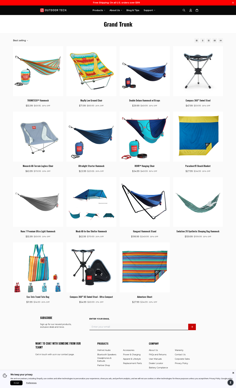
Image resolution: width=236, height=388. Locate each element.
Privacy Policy (181, 363)
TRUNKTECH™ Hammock (38, 100)
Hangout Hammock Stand (144, 231)
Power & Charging (132, 354)
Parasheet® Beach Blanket (198, 166)
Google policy (226, 378)
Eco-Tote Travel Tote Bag (38, 296)
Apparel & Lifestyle (132, 359)
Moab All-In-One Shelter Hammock (91, 231)
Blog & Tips (132, 10)
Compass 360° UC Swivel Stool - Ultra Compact (91, 296)
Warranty (179, 350)
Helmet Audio (104, 350)
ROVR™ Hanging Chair (145, 166)
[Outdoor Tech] (52, 10)
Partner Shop (103, 365)
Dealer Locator (156, 363)
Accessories (128, 350)
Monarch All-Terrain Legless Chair (38, 166)
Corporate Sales (182, 359)
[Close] (233, 372)
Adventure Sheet (144, 296)
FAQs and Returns (157, 354)
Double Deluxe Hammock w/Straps (144, 100)
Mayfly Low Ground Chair (91, 100)
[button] (230, 382)
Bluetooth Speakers (106, 354)
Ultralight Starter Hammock (91, 166)
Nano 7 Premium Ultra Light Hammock (38, 231)
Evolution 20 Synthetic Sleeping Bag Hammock (198, 231)
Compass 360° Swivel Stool (198, 100)
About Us (115, 10)
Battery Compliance (158, 367)
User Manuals (155, 359)
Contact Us (180, 354)
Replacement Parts (132, 363)
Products (98, 10)
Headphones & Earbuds (104, 359)
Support (148, 10)
